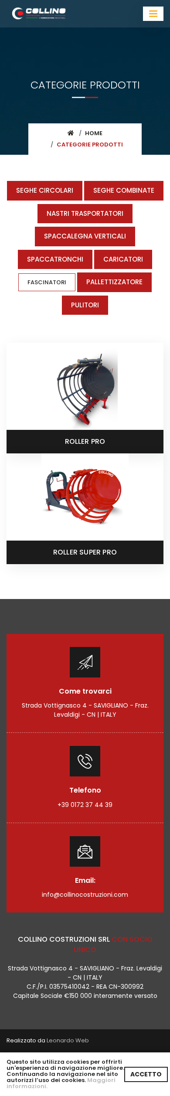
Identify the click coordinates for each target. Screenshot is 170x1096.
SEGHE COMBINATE (123, 190)
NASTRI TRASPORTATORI (85, 213)
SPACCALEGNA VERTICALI (85, 236)
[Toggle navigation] (153, 14)
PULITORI (85, 305)
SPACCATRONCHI (55, 259)
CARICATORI (123, 259)
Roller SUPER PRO (85, 552)
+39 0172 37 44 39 (85, 804)
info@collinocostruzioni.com (85, 894)
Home (93, 133)
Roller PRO (85, 441)
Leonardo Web (68, 1040)
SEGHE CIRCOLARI (44, 190)
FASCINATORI (46, 282)
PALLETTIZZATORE (114, 281)
